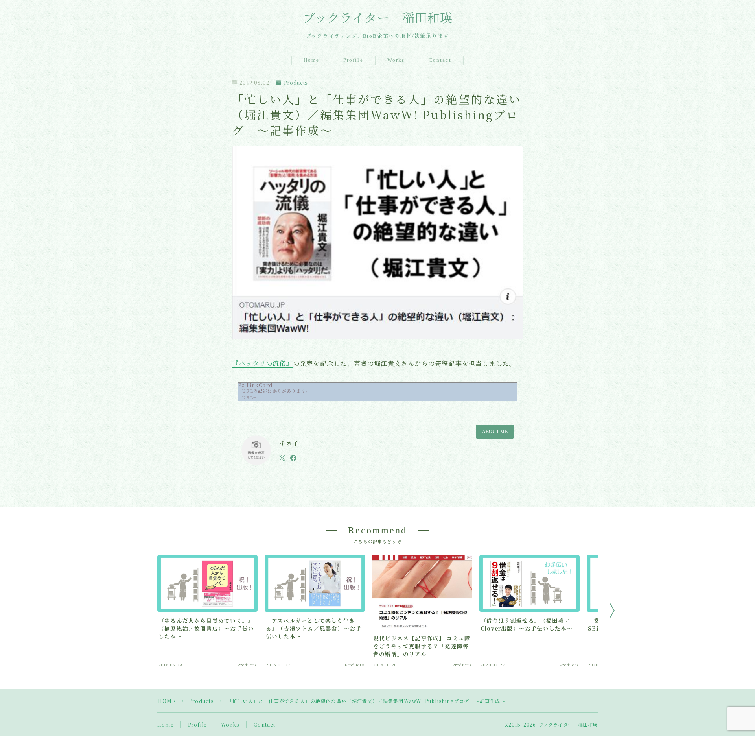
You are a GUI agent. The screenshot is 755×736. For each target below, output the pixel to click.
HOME (167, 700)
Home (311, 60)
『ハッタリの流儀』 (262, 363)
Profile (353, 60)
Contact (440, 60)
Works (396, 60)
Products (296, 82)
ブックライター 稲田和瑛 (378, 18)
